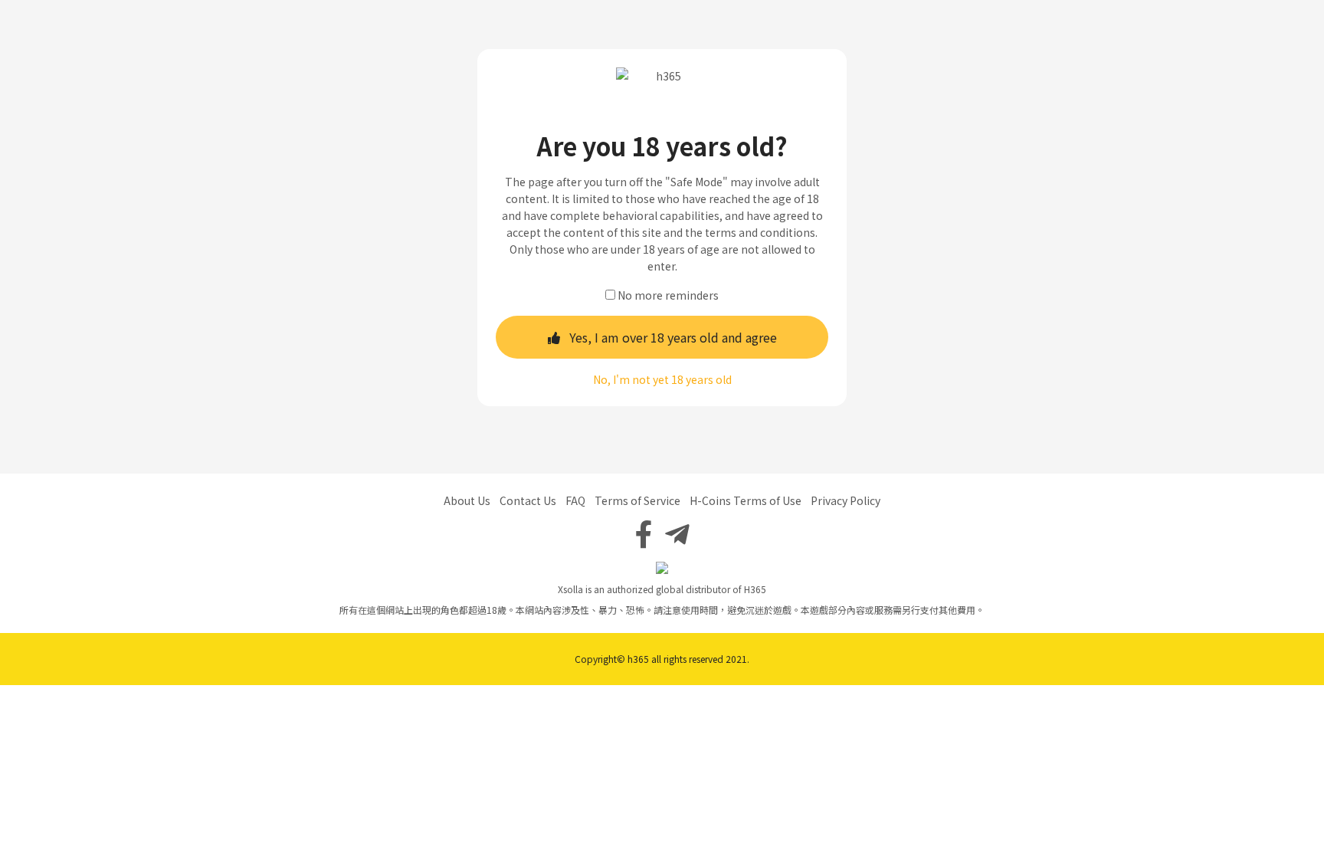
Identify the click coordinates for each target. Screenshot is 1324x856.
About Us (467, 500)
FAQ (575, 500)
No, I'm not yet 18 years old (662, 379)
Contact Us (528, 500)
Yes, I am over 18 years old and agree (673, 337)
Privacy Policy (845, 500)
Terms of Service (637, 500)
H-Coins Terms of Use (745, 500)
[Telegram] (677, 533)
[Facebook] (644, 533)
